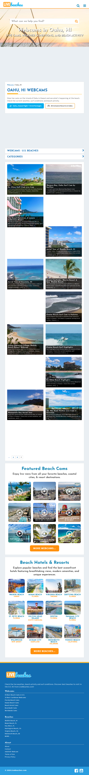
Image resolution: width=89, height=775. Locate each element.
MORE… (8, 736)
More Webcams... (44, 548)
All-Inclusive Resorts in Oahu (62, 106)
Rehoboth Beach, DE (12, 734)
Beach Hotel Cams (11, 705)
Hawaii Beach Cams (12, 703)
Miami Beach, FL (11, 723)
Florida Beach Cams (12, 700)
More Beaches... (44, 651)
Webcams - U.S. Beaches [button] (22, 151)
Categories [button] (15, 157)
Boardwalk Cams (11, 708)
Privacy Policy (10, 757)
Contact (8, 749)
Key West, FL (10, 726)
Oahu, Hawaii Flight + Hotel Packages (27, 106)
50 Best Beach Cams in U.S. (15, 695)
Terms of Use (10, 754)
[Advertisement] (44, 64)
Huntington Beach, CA (13, 728)
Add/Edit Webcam (11, 752)
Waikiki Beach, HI (11, 721)
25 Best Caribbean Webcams (15, 697)
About (7, 746)
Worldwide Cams (11, 711)
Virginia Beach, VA (11, 731)
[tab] (44, 151)
